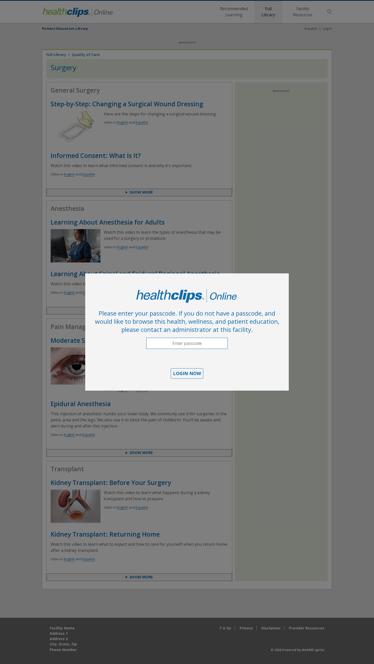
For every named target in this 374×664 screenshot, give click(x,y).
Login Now (187, 373)
